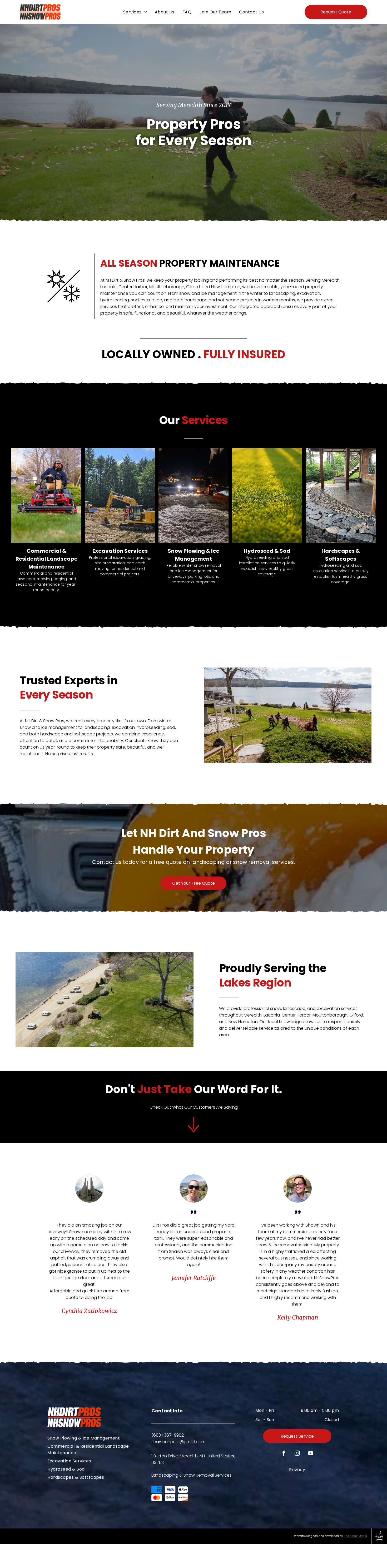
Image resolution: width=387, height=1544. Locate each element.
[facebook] (284, 1453)
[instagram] (297, 1453)
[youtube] (311, 1453)
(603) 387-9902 (167, 1435)
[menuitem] (135, 12)
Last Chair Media (355, 1536)
